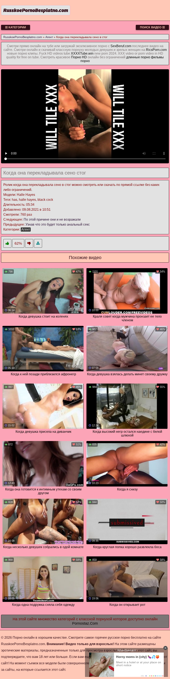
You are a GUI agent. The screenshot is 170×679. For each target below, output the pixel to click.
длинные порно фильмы (145, 57)
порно (85, 61)
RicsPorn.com (156, 49)
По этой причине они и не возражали (52, 219)
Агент (25, 229)
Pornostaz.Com (85, 623)
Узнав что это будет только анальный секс (58, 224)
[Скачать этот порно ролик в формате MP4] (38, 243)
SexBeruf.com (120, 46)
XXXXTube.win (82, 53)
